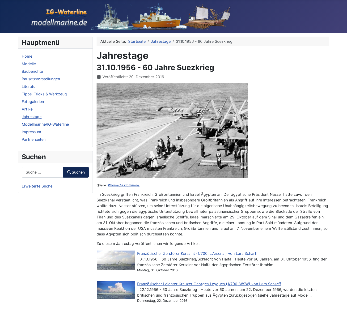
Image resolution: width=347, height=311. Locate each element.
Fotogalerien (33, 101)
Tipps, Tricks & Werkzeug (44, 94)
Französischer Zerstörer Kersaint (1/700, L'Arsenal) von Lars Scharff (197, 253)
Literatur (29, 86)
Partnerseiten (34, 139)
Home (27, 56)
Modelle (29, 63)
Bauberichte (32, 71)
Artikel (28, 109)
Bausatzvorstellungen (41, 79)
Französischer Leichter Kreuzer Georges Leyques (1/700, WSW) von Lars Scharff (209, 283)
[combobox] (42, 172)
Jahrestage (32, 116)
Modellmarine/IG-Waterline (45, 124)
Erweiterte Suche (37, 186)
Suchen (78, 172)
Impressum (31, 131)
